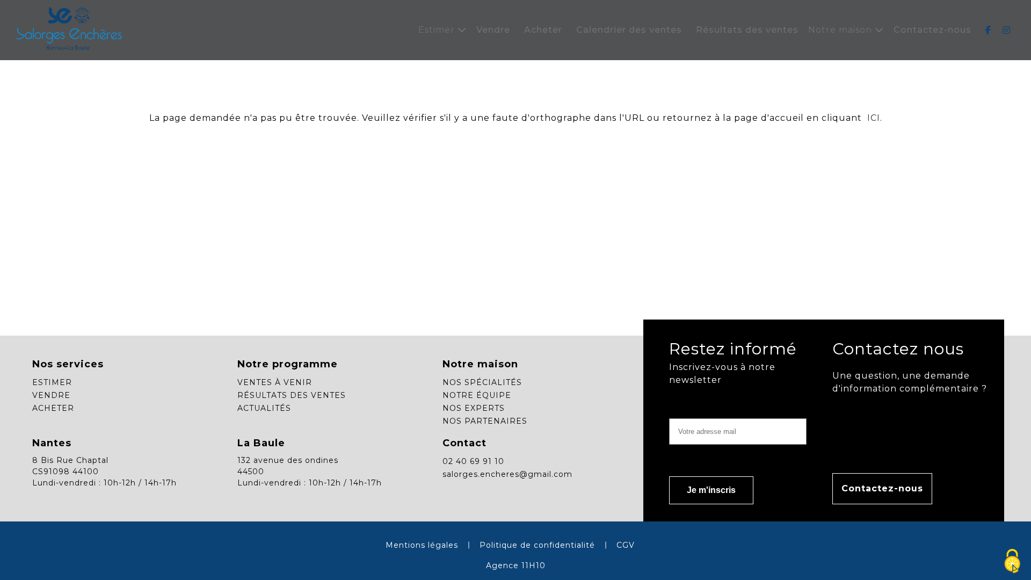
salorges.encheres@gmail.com (507, 474)
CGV (625, 545)
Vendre (493, 30)
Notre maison (841, 30)
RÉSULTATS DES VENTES (291, 395)
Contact (464, 443)
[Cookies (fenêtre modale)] (1012, 561)
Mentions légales (422, 545)
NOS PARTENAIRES (484, 421)
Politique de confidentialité (537, 545)
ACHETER (53, 408)
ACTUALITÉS (264, 408)
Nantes (51, 443)
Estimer (438, 30)
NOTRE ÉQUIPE (476, 395)
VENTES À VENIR (274, 382)
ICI (872, 118)
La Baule (261, 443)
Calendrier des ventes (629, 30)
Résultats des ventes (747, 30)
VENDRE (51, 395)
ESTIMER (52, 382)
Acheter (543, 30)
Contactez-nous (932, 30)
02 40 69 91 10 (473, 461)
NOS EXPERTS (473, 408)
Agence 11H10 (516, 565)
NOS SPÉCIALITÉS (482, 382)
